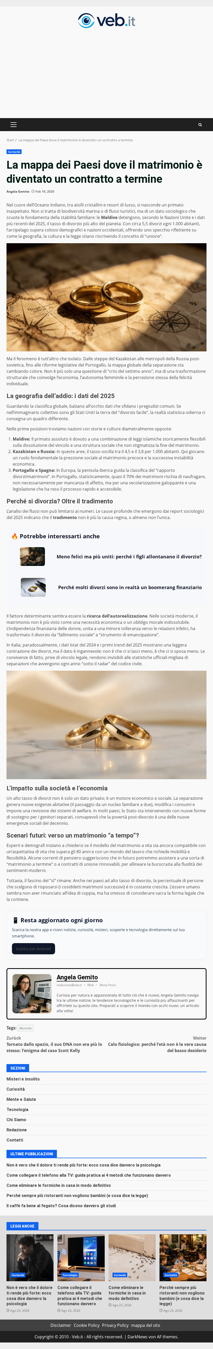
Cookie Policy (86, 1325)
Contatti (14, 1140)
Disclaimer (60, 1325)
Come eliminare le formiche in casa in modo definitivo (58, 1185)
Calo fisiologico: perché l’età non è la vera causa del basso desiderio (157, 1044)
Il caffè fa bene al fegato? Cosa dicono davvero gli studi (61, 1205)
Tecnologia (17, 1109)
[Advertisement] (106, 72)
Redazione (16, 1129)
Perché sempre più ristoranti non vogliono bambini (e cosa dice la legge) (77, 1195)
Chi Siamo (16, 1119)
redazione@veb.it (69, 985)
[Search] (200, 125)
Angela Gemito (17, 191)
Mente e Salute (21, 1099)
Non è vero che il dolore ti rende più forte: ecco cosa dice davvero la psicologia (83, 1165)
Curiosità (14, 152)
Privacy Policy (115, 1325)
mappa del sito (145, 1325)
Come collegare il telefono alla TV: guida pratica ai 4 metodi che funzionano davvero (88, 1175)
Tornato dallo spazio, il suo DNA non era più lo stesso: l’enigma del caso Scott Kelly (54, 1044)
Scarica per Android (33, 948)
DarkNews (138, 1337)
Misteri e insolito (23, 1079)
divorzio (25, 1028)
